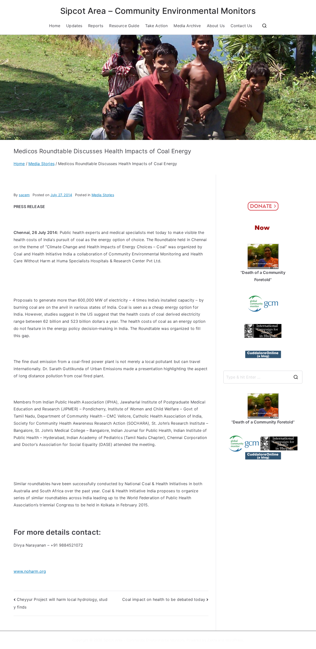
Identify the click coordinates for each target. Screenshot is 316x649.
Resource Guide (124, 25)
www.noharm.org (30, 571)
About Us (216, 25)
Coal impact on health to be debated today (163, 599)
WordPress (234, 640)
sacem (24, 195)
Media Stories (103, 195)
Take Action (156, 25)
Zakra (212, 640)
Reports (95, 25)
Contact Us (241, 25)
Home (54, 25)
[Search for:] (263, 377)
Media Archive (187, 25)
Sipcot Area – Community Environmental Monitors (158, 11)
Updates (74, 25)
